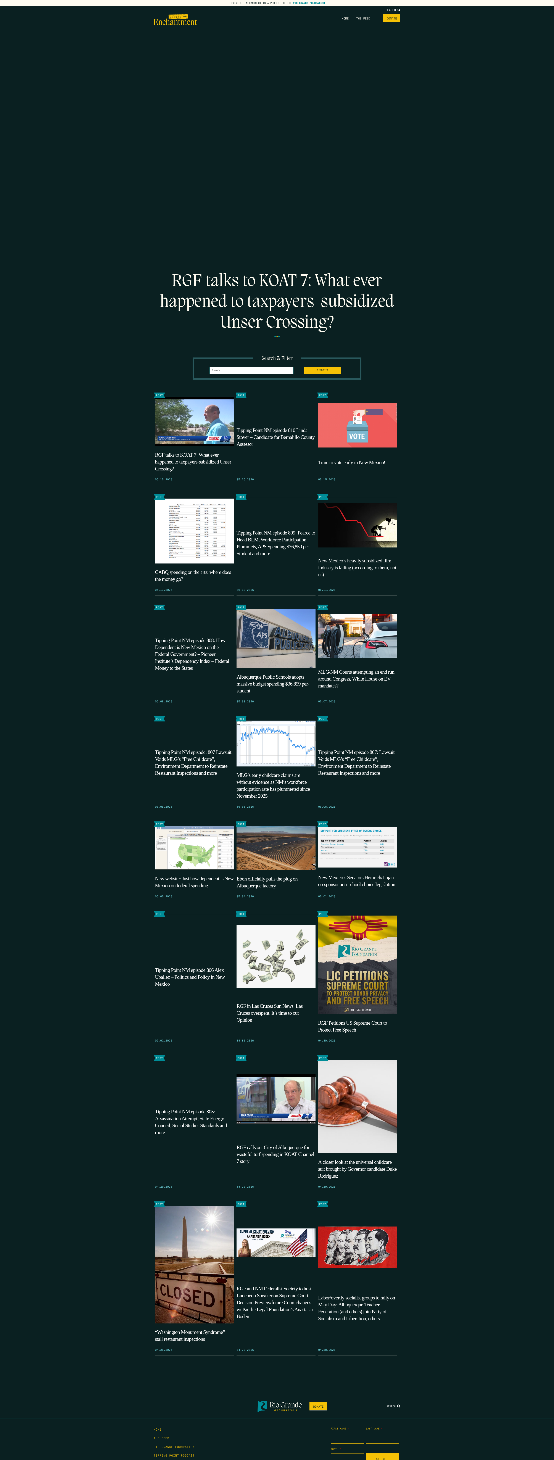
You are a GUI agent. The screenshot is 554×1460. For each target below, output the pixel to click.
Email (336, 1449)
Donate (392, 18)
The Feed (363, 18)
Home (345, 18)
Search (391, 10)
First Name (340, 1428)
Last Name (374, 1428)
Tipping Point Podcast (174, 1455)
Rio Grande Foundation (309, 3)
